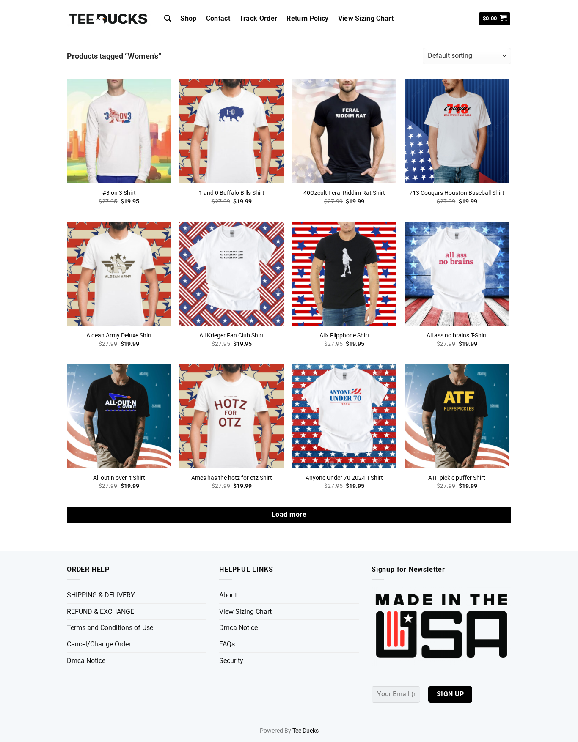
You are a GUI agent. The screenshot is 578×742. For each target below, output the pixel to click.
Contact (218, 18)
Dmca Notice (86, 661)
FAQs (227, 644)
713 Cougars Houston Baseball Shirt (456, 193)
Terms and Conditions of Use (110, 628)
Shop (188, 18)
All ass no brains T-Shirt (457, 335)
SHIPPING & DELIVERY (101, 595)
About (228, 595)
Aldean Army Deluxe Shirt (119, 335)
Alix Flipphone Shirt (344, 335)
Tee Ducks (305, 730)
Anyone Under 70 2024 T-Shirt (344, 478)
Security (231, 661)
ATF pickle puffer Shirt (456, 478)
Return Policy (307, 18)
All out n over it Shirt (119, 478)
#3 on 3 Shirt (119, 193)
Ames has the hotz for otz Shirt (231, 478)
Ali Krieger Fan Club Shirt (231, 335)
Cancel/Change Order (99, 644)
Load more (289, 514)
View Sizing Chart (366, 18)
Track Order (258, 18)
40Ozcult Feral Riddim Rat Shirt (344, 193)
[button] (167, 18)
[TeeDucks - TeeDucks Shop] (109, 19)
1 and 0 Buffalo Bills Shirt (231, 193)
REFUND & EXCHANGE (100, 612)
